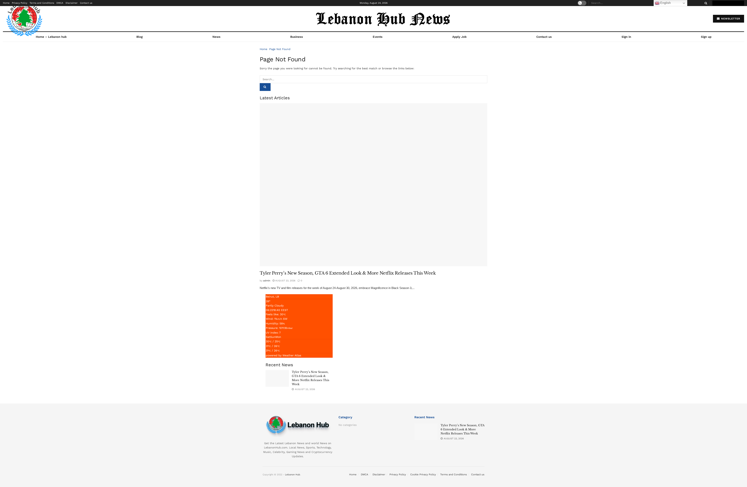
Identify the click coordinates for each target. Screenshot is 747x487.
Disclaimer (72, 3)
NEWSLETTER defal (730, 3)
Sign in (626, 37)
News (216, 37)
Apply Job (459, 37)
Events (377, 37)
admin (266, 280)
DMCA (59, 3)
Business (296, 37)
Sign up (706, 37)
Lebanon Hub (292, 474)
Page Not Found (279, 49)
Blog (139, 37)
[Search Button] (705, 3)
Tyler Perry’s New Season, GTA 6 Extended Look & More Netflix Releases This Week (348, 273)
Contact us (86, 3)
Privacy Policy (19, 3)
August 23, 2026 (284, 280)
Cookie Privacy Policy (423, 474)
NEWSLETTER (730, 18)
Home (6, 3)
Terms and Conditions (42, 3)
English (665, 2)
